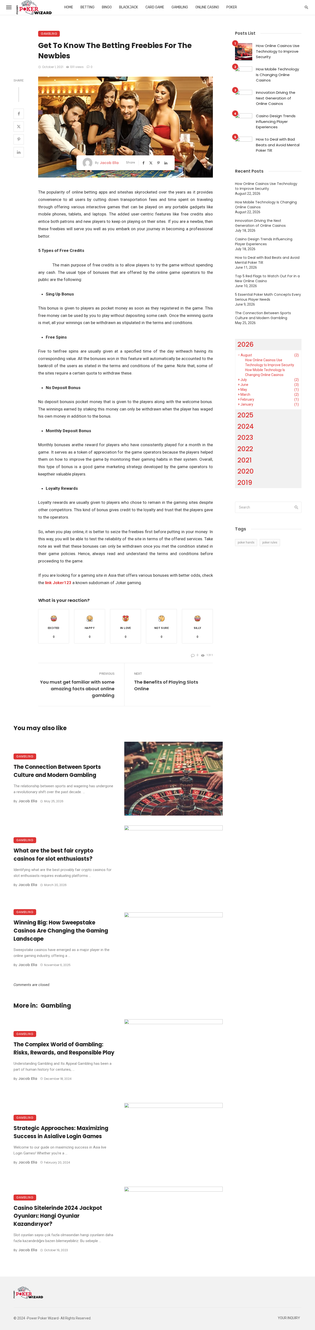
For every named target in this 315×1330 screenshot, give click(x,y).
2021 (244, 460)
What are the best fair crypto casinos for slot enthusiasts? (53, 855)
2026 (245, 344)
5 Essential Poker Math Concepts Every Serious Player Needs (268, 297)
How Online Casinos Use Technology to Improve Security (277, 51)
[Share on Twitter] (19, 126)
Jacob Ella (109, 162)
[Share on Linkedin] (19, 152)
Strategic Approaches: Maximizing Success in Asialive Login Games (61, 1132)
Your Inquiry (289, 1318)
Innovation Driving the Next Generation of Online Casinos (275, 98)
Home (68, 7)
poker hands (246, 542)
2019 (244, 482)
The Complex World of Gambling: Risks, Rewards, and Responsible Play (64, 1048)
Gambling (180, 7)
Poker (231, 7)
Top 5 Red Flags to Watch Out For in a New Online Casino (267, 278)
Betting (87, 7)
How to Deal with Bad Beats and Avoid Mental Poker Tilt (277, 145)
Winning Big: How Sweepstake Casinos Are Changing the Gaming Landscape (61, 931)
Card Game (154, 7)
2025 (245, 415)
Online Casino (207, 7)
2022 (245, 449)
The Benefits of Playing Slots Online (166, 685)
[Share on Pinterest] (19, 139)
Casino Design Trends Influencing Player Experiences (276, 121)
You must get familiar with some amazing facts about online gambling (77, 688)
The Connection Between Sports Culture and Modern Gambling (57, 771)
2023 (245, 437)
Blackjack (128, 7)
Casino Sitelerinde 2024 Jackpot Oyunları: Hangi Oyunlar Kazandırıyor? (58, 1216)
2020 (245, 471)
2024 (245, 426)
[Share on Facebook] (19, 114)
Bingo (107, 7)
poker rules (269, 542)
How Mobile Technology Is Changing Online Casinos (277, 74)
